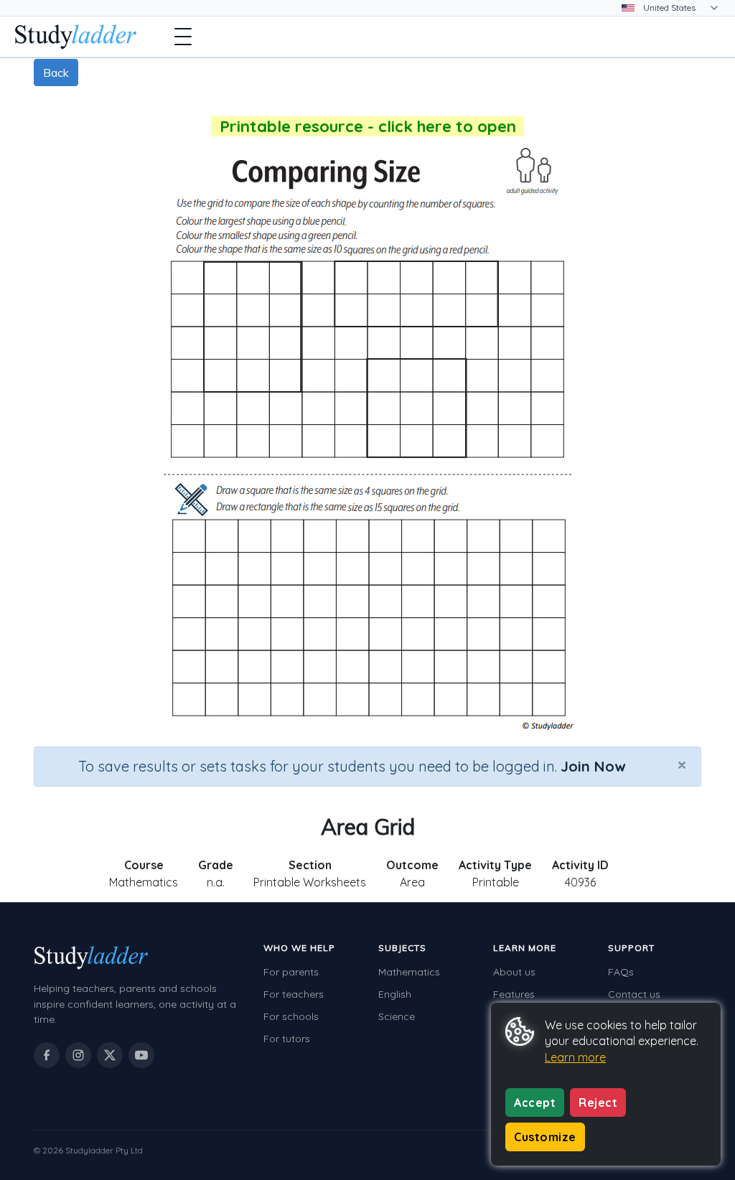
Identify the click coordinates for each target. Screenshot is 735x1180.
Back (56, 72)
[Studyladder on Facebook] (47, 1055)
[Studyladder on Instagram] (78, 1055)
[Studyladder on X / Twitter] (110, 1055)
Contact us (634, 994)
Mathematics (409, 971)
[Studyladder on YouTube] (141, 1055)
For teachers (293, 994)
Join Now (593, 766)
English (394, 994)
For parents (291, 971)
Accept (535, 1102)
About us (514, 971)
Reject (598, 1102)
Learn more (575, 1057)
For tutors (286, 1038)
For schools (291, 1016)
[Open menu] (183, 36)
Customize (545, 1137)
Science (396, 1016)
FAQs (621, 971)
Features (514, 994)
